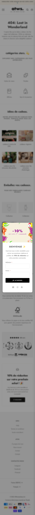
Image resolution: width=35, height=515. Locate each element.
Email (8, 270)
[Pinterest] (22, 287)
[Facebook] (13, 287)
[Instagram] (17, 287)
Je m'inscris (17, 280)
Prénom (9, 262)
